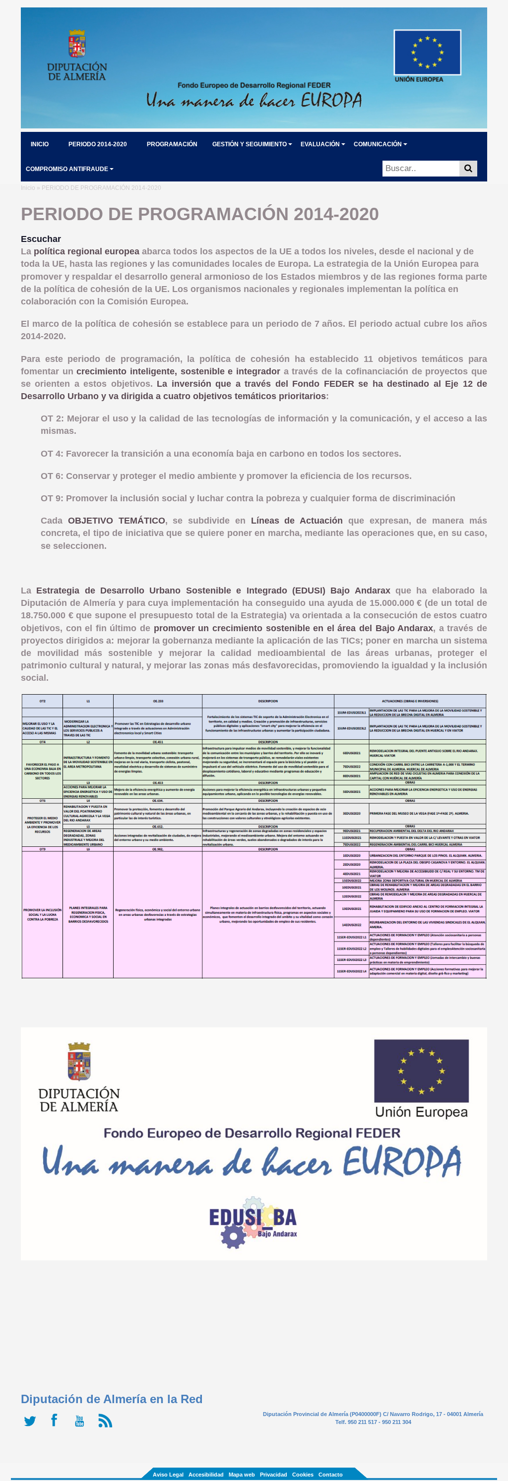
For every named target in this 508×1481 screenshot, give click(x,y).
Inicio (28, 187)
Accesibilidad (206, 1475)
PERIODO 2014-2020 (97, 144)
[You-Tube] (81, 1427)
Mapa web (242, 1475)
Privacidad (273, 1475)
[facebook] (57, 1427)
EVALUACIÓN (320, 144)
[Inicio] (254, 125)
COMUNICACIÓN (378, 144)
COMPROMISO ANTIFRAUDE (67, 169)
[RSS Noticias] (106, 1427)
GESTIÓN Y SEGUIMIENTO (249, 144)
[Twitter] (32, 1427)
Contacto (330, 1475)
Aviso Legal (168, 1475)
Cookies (303, 1475)
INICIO (40, 144)
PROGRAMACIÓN (172, 144)
